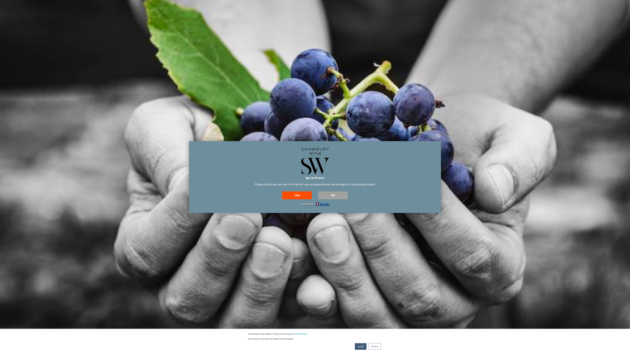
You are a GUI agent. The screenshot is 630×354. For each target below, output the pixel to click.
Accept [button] (361, 346)
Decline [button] (374, 346)
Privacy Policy (300, 333)
